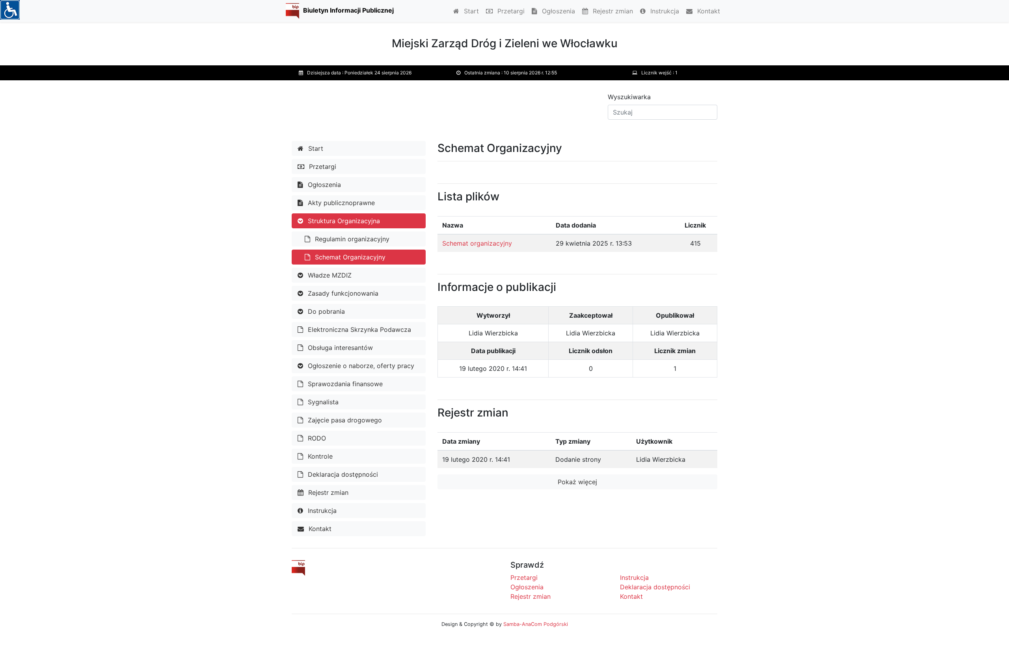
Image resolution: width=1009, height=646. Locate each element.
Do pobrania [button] (325, 311)
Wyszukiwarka (629, 97)
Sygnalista (322, 402)
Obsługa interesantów (339, 348)
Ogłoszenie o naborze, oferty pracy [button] (360, 366)
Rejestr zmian (612, 11)
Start (470, 11)
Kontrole (319, 456)
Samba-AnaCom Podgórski (535, 624)
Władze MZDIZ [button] (329, 275)
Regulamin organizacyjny (351, 239)
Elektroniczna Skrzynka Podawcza (358, 329)
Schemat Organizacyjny (349, 257)
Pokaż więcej (577, 482)
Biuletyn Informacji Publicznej (348, 10)
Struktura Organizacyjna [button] (343, 221)
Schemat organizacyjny (477, 243)
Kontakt (707, 11)
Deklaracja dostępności (342, 474)
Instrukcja (663, 11)
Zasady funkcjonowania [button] (342, 293)
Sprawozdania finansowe (344, 384)
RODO (316, 438)
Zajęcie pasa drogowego (344, 420)
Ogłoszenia (557, 11)
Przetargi (510, 11)
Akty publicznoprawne (340, 203)
